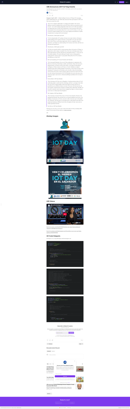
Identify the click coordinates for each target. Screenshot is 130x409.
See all (48, 393)
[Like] (48, 15)
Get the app (69, 407)
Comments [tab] (49, 351)
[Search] (115, 2)
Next (80, 343)
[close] (75, 361)
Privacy (13, 407)
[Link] (45, 116)
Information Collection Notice (64, 379)
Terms (15, 407)
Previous (50, 343)
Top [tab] (47, 363)
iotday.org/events (67, 110)
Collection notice (18, 407)
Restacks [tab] (53, 351)
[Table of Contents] (1, 204)
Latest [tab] (50, 363)
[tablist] (51, 351)
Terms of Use (70, 378)
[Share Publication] (117, 2)
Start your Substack (63, 407)
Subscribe (122, 2)
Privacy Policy (73, 379)
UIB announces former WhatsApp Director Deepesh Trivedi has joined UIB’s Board (60, 385)
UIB (51, 389)
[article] (65, 387)
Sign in (127, 2)
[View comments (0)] (50, 15)
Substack (119, 407)
